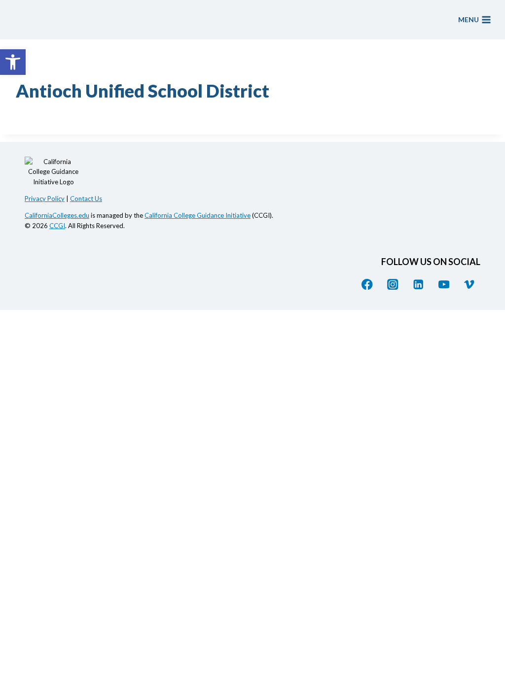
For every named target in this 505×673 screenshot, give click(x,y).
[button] (13, 62)
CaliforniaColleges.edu (57, 215)
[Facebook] (367, 284)
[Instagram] (393, 284)
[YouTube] (444, 284)
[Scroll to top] (488, 582)
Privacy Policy (45, 198)
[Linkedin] (418, 284)
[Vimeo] (469, 284)
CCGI (57, 226)
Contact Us (86, 198)
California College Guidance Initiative (197, 215)
